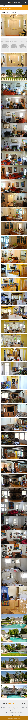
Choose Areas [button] (5, 12)
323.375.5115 (15, 710)
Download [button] (13, 12)
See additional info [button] (14, 718)
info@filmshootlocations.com (15, 712)
